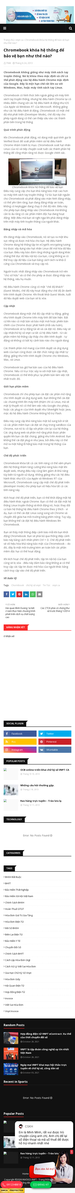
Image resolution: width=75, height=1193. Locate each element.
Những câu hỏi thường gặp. (37, 785)
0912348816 (13, 1184)
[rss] (20, 742)
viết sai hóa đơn (14, 1004)
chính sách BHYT (14, 953)
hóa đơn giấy (12, 979)
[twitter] (54, 734)
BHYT (8, 883)
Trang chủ (9, 39)
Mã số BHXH (12, 928)
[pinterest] (54, 742)
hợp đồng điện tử (15, 992)
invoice (9, 998)
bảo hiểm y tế (12, 940)
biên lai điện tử (14, 934)
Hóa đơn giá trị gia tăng (19, 915)
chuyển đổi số (13, 947)
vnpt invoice (12, 1011)
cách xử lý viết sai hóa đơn (20, 966)
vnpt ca (19, 39)
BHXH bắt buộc (13, 877)
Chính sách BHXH (14, 902)
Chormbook (17, 585)
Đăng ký (43, 1184)
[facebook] (20, 734)
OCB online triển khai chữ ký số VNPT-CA (44, 769)
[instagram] (20, 750)
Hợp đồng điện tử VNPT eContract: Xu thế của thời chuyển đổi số (45, 1035)
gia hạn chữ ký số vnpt (18, 972)
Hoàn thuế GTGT (14, 909)
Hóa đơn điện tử (14, 921)
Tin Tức (46, 585)
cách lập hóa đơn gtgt (17, 960)
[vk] (54, 750)
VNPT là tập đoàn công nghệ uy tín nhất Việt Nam (44, 1051)
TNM (8, 63)
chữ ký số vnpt (33, 585)
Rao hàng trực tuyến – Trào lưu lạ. (41, 800)
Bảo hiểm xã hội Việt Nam (19, 896)
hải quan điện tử (14, 985)
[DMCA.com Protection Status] (12, 1190)
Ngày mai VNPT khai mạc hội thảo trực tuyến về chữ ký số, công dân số (43, 1066)
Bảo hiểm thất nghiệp (17, 889)
